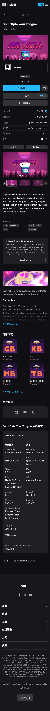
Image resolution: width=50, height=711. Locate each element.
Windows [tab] (9, 435)
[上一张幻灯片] (4, 183)
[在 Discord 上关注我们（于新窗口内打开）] (16, 412)
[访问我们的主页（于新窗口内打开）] (34, 412)
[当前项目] (12, 183)
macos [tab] (22, 435)
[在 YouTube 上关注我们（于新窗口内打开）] (25, 412)
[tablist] (25, 435)
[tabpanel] (25, 479)
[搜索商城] (5, 14)
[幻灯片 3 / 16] (38, 183)
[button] (25, 324)
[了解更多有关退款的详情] (46, 117)
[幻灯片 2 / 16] (25, 183)
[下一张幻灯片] (46, 183)
